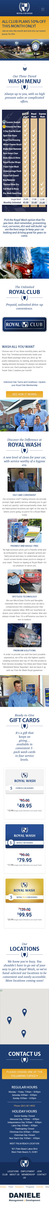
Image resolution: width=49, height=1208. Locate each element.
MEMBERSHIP (28, 1174)
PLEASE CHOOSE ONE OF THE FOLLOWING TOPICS (25, 1074)
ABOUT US (14, 1174)
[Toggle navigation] (42, 9)
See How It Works (24, 394)
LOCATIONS (13, 1171)
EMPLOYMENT (28, 1171)
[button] (24, 1013)
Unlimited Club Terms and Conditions (20, 382)
